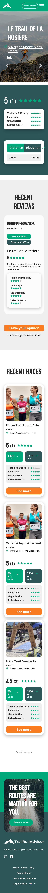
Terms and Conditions (24, 878)
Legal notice (20, 883)
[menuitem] (32, 883)
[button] (41, 5)
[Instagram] (5, 856)
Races (16, 867)
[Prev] (14, 65)
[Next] (34, 65)
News (24, 867)
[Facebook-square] (11, 856)
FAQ (32, 867)
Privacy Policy (24, 873)
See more (24, 491)
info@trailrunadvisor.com (30, 849)
